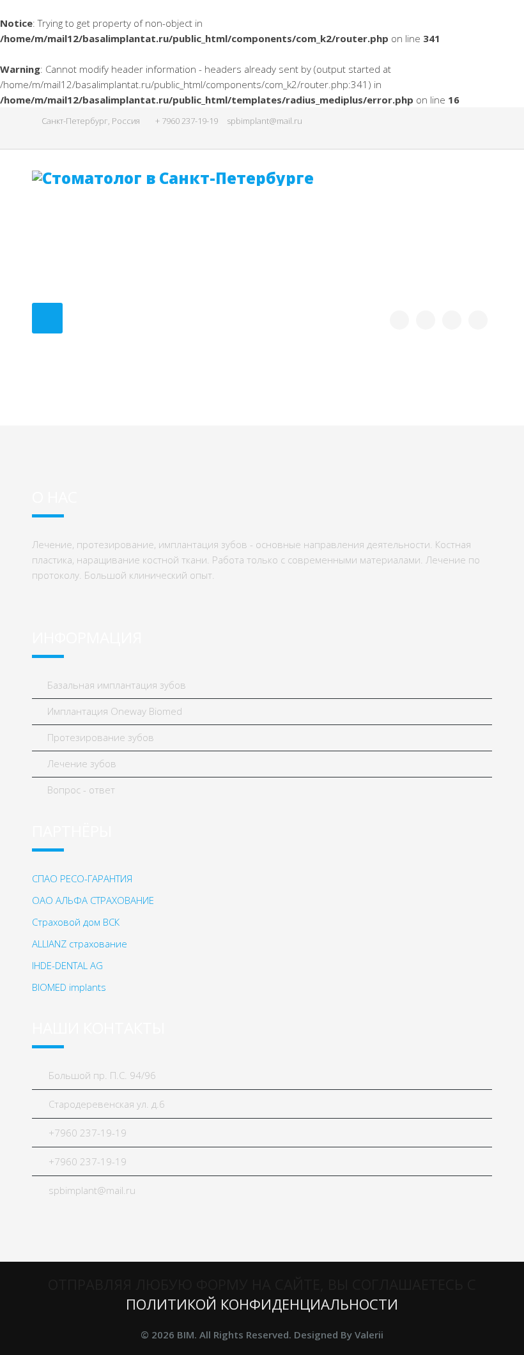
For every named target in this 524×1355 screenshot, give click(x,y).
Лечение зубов (80, 763)
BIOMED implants (69, 987)
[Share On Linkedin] (478, 320)
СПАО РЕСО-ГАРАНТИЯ (82, 878)
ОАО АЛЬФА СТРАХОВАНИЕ (93, 900)
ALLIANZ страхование (79, 943)
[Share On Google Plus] (451, 320)
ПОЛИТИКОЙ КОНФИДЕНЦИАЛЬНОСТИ (262, 1303)
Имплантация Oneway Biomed (113, 711)
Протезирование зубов (99, 737)
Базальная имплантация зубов (115, 684)
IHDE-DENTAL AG (67, 965)
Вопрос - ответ (80, 789)
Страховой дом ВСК (75, 921)
